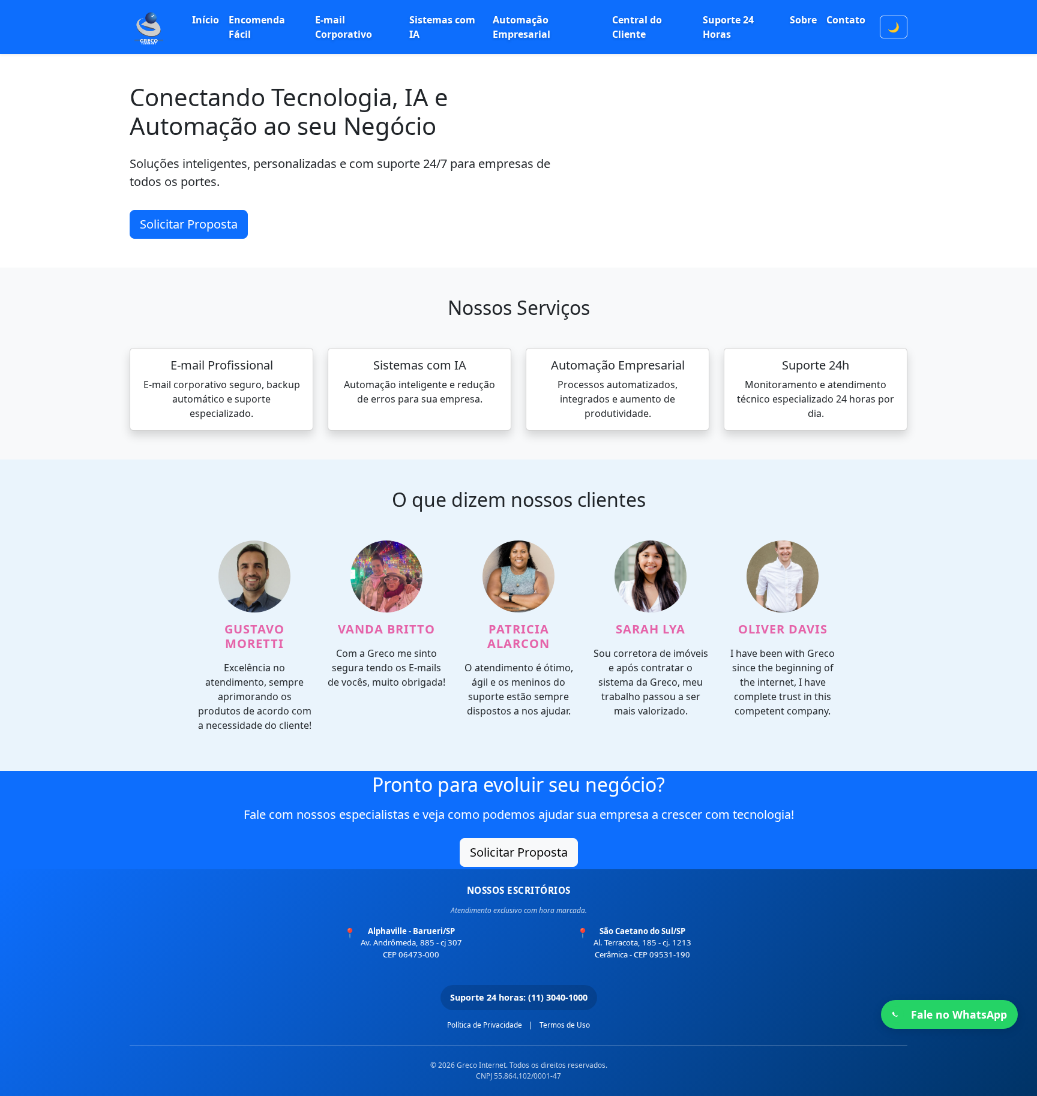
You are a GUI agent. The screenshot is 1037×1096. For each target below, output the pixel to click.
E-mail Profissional (221, 365)
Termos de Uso (565, 1024)
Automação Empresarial (521, 27)
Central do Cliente (637, 27)
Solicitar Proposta (189, 224)
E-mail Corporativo (343, 27)
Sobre (803, 19)
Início (205, 19)
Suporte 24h (815, 365)
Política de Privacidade (484, 1024)
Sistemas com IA (442, 27)
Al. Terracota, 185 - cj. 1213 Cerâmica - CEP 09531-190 (642, 943)
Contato (845, 19)
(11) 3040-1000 (558, 997)
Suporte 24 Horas (728, 27)
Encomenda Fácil (257, 27)
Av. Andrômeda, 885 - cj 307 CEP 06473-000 (411, 943)
